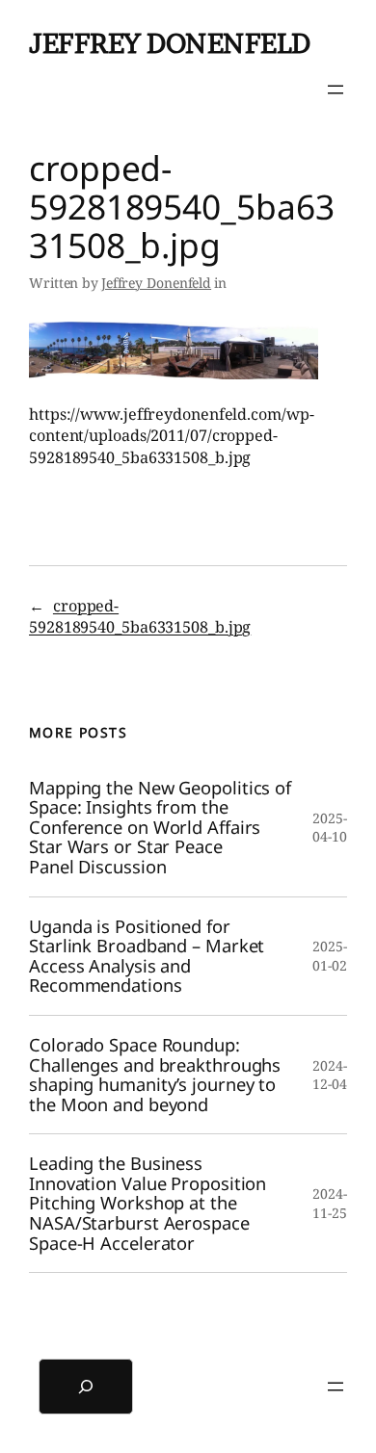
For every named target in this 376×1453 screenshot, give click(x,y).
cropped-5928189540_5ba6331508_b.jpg (140, 616)
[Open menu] (335, 89)
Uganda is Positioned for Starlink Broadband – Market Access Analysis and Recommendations (146, 956)
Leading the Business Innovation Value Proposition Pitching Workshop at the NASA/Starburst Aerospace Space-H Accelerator (147, 1203)
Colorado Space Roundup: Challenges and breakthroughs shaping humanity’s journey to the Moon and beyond (155, 1074)
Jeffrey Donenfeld (169, 43)
